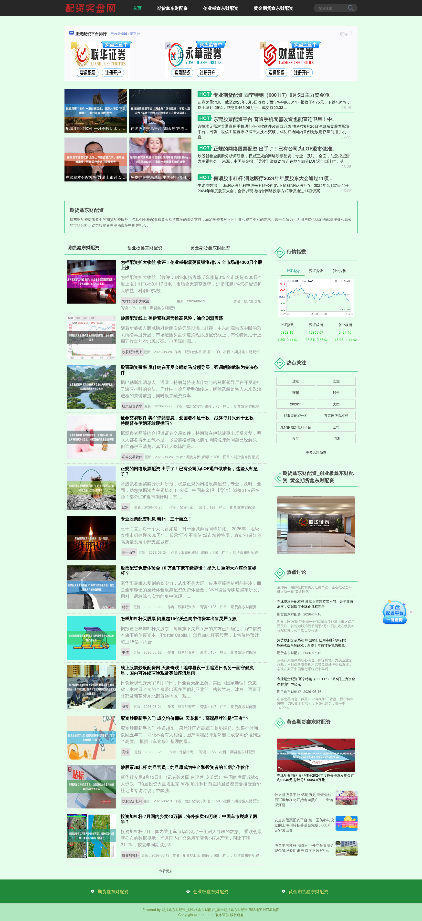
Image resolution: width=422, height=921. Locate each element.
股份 (336, 392)
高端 (125, 751)
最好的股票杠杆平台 (295, 426)
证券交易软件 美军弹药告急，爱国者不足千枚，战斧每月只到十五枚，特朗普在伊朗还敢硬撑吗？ (189, 420)
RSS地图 (255, 909)
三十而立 (129, 552)
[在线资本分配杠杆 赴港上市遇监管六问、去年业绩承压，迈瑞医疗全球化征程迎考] (95, 159)
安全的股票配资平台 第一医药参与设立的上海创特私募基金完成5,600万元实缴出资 (304, 825)
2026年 (295, 404)
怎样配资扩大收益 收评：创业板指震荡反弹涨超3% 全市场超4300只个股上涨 (191, 265)
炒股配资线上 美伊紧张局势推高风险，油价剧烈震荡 (172, 318)
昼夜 (125, 706)
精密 (125, 606)
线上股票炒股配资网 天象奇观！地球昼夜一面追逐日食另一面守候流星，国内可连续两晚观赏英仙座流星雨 (187, 670)
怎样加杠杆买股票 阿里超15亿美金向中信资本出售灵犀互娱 (179, 618)
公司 (336, 426)
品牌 (336, 438)
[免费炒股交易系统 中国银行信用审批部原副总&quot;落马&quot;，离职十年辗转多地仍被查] (160, 159)
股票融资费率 (132, 405)
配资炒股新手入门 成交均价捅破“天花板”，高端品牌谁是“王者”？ (185, 718)
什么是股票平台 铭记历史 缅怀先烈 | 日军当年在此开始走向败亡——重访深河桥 (303, 799)
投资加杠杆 (130, 855)
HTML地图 (271, 909)
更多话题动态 (316, 452)
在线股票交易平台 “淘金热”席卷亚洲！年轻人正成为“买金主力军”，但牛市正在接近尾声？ (160, 128)
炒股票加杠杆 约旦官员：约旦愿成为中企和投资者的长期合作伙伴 (185, 767)
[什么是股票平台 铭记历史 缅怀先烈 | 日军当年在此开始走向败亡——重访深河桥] (347, 799)
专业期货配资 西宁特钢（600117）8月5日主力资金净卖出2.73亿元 (285, 94)
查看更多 (166, 870)
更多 (345, 34)
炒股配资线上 (132, 351)
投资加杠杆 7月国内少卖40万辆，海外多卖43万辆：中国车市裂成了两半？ (189, 819)
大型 (336, 404)
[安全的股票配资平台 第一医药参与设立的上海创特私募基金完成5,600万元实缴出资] (347, 825)
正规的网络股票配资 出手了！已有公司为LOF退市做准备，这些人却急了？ (294, 148)
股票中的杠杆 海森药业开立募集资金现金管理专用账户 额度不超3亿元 (304, 848)
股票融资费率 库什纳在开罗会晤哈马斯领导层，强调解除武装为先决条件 (189, 370)
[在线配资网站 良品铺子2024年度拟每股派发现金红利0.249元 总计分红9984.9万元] (316, 754)
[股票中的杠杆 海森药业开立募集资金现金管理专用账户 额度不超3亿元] (347, 848)
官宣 (336, 381)
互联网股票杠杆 (336, 415)
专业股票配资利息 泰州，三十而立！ (156, 519)
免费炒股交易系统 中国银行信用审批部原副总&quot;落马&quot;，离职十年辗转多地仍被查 (160, 177)
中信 (125, 652)
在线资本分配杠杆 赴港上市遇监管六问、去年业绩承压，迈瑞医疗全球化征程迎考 (96, 177)
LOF (125, 507)
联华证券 (222, 914)
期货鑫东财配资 (172, 8)
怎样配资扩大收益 (135, 300)
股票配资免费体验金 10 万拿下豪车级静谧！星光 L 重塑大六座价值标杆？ (188, 570)
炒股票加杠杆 (132, 800)
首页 (137, 8)
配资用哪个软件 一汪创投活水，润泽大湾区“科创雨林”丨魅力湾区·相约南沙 (96, 128)
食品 (295, 438)
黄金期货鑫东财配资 (273, 8)
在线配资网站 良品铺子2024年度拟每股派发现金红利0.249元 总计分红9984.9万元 (315, 777)
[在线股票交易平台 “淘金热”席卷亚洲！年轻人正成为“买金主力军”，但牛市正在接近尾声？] (160, 110)
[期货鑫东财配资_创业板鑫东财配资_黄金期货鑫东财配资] (91, 7)
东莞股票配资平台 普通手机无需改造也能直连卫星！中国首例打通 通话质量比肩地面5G (308, 118)
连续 (295, 381)
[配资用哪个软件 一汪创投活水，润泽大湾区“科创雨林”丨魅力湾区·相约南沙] (95, 110)
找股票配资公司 (296, 415)
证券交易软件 (132, 456)
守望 (295, 392)
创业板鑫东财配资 (220, 8)
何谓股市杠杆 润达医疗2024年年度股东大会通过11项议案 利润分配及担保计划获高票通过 (310, 177)
